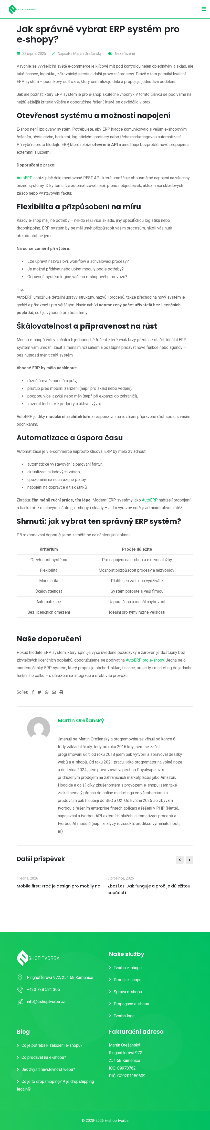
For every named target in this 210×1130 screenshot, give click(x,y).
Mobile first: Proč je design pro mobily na (58, 886)
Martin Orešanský (87, 53)
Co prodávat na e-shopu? (44, 1057)
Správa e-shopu (128, 991)
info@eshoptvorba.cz (46, 1001)
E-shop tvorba (117, 1120)
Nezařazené (125, 53)
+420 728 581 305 (43, 989)
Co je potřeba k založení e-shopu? (52, 1045)
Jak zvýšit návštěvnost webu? (48, 1069)
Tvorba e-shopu (128, 967)
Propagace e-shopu (131, 1003)
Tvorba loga (124, 1015)
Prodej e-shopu (127, 979)
